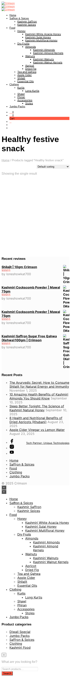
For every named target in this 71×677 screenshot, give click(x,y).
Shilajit (21, 78)
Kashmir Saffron (27, 21)
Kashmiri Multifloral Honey (41, 40)
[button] (11, 112)
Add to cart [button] (13, 237)
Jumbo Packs (17, 106)
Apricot (29, 65)
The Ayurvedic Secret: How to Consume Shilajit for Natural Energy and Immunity (39, 384)
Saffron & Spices (19, 18)
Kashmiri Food (20, 647)
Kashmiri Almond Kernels (48, 52)
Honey (21, 30)
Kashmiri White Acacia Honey (43, 34)
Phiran (21, 97)
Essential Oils (25, 81)
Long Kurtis (32, 90)
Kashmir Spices (26, 24)
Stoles (29, 103)
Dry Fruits (23, 43)
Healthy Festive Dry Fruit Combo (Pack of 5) (18, 220)
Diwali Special (19, 632)
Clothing (14, 84)
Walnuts (30, 56)
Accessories (24, 100)
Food (12, 27)
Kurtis (20, 87)
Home (12, 15)
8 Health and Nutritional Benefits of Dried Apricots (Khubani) (35, 420)
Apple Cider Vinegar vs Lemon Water (37, 430)
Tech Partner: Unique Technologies (47, 443)
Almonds (30, 46)
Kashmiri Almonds (44, 49)
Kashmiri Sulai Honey (38, 37)
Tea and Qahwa (26, 71)
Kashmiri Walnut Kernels (47, 62)
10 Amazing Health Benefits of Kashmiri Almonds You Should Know (38, 396)
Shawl (21, 93)
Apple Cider (24, 75)
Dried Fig (30, 68)
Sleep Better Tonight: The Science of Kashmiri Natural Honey (36, 408)
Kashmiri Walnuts (43, 59)
